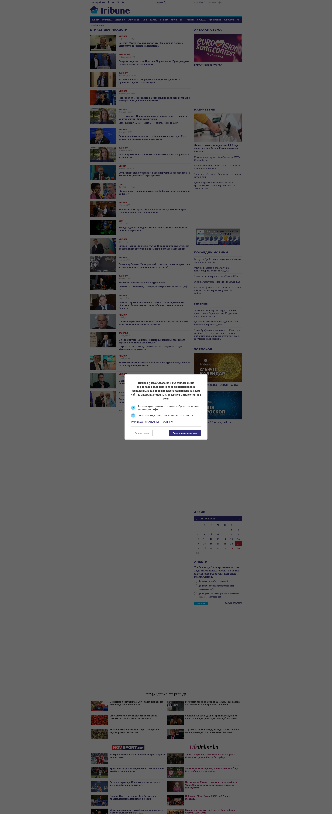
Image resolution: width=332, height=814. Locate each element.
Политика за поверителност (145, 421)
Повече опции (142, 433)
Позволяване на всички (185, 433)
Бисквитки (168, 421)
